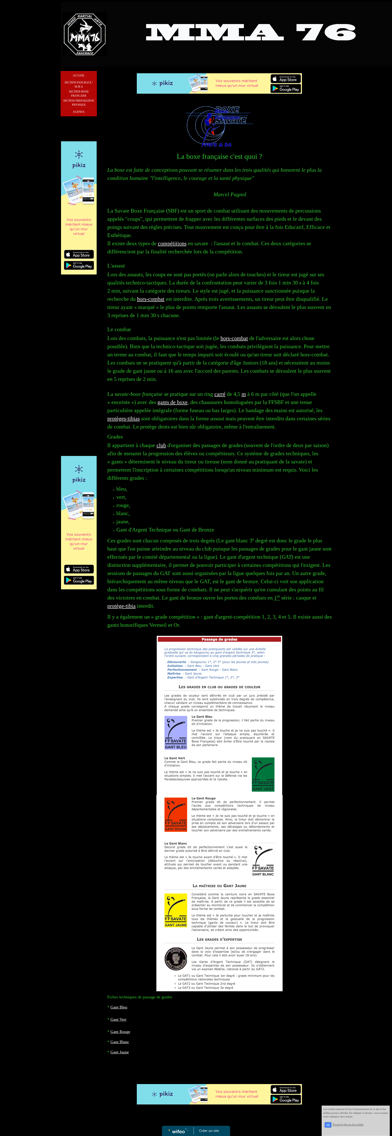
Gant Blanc (119, 1042)
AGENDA (79, 111)
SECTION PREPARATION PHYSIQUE (78, 102)
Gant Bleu (118, 1007)
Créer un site (209, 1130)
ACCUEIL (79, 75)
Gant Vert (118, 1019)
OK (328, 1125)
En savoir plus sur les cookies (348, 1124)
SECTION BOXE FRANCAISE (79, 93)
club (161, 445)
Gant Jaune (119, 1052)
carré (219, 394)
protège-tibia (121, 606)
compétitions (172, 243)
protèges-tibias (123, 418)
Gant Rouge (120, 1031)
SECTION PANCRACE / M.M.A (79, 84)
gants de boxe (172, 402)
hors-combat (150, 299)
